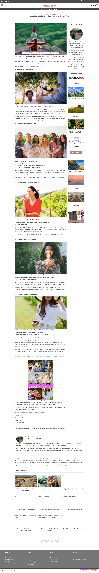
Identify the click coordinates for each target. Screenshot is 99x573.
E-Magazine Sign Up (10, 563)
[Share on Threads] (48, 541)
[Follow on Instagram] (2, 1)
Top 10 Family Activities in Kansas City (73, 529)
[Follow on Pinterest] (6, 1)
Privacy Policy (53, 557)
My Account (8, 556)
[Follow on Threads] (5, 1)
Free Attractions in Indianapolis (73, 509)
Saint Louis (52, 14)
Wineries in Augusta (21, 109)
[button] (94, 5)
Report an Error (54, 556)
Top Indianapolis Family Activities (49, 489)
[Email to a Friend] (51, 541)
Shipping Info (53, 561)
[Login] (87, 5)
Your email (76, 146)
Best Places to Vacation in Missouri (49, 509)
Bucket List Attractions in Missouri (25, 509)
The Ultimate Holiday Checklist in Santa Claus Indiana (26, 529)
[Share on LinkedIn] (56, 541)
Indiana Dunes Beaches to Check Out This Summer (25, 489)
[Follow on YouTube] (82, 78)
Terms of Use (53, 559)
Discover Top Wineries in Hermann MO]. (36, 179)
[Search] (2, 5)
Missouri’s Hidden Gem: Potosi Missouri (49, 529)
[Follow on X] (4, 1)
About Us (30, 556)
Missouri (47, 14)
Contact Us (75, 556)
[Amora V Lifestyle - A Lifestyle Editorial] (49, 5)
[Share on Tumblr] (58, 541)
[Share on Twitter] (46, 541)
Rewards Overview (10, 557)
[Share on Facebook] (41, 541)
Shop (55, 9)
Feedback (7, 561)
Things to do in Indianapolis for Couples (73, 489)
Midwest (43, 14)
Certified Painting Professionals (66, 443)
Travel (50, 9)
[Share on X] (43, 541)
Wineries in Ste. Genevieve (33, 291)
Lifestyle (44, 9)
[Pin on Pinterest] (53, 541)
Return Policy (53, 563)
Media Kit (30, 557)
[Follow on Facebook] (1, 1)
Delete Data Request (10, 559)
